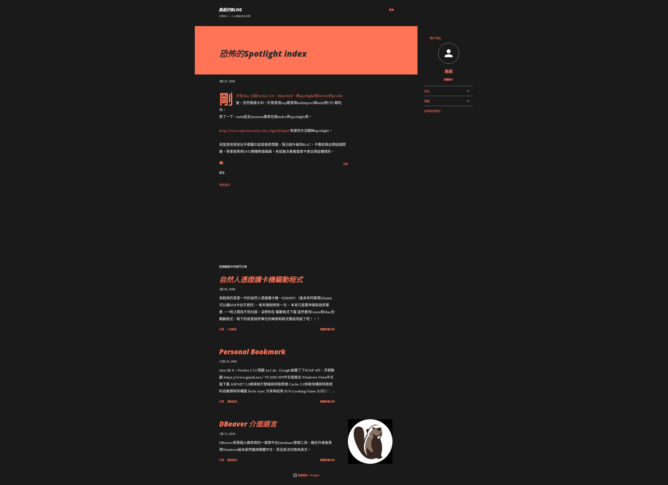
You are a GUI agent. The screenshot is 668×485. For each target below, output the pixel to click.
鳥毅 (448, 71)
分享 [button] (345, 163)
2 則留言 (232, 329)
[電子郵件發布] (221, 163)
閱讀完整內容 (327, 329)
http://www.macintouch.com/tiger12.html (254, 130)
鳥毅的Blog (230, 10)
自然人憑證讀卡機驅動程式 (261, 279)
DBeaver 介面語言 (248, 424)
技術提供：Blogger (308, 475)
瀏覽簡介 (449, 79)
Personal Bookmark (252, 351)
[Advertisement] (278, 221)
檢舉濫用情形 (432, 111)
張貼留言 (224, 185)
